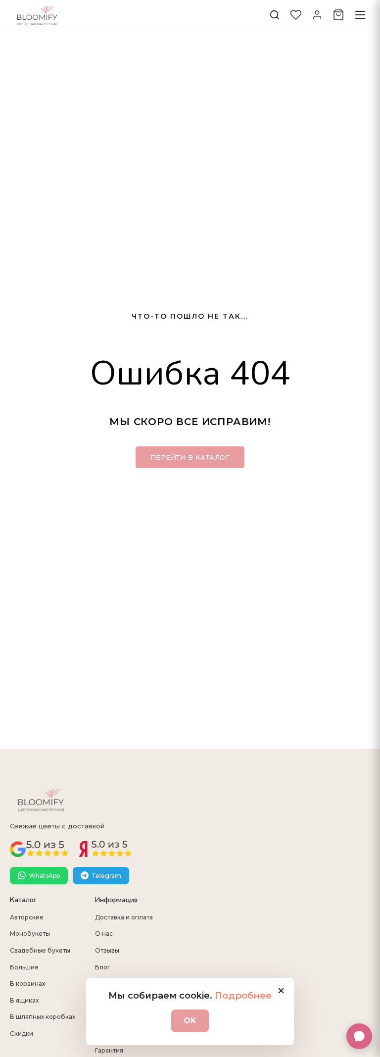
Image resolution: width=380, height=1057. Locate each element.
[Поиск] (274, 14)
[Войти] (317, 14)
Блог (102, 967)
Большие (24, 967)
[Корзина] (338, 15)
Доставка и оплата (124, 917)
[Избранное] (296, 15)
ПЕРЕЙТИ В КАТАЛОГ (190, 457)
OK (190, 1020)
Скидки (21, 1033)
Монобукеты (30, 933)
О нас (104, 933)
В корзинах (27, 983)
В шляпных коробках (42, 1016)
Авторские (27, 917)
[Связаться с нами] (359, 1036)
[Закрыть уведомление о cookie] (281, 991)
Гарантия (109, 1050)
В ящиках (24, 1000)
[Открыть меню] (360, 15)
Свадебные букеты (40, 950)
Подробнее (243, 995)
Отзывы (107, 950)
